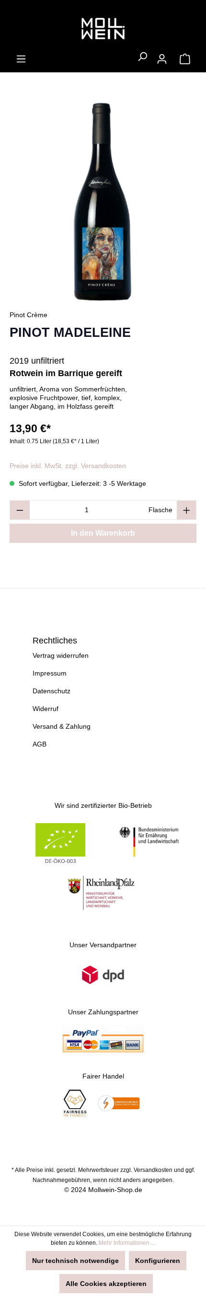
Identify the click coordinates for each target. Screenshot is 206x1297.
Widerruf (45, 708)
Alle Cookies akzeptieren (106, 1283)
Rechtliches (55, 640)
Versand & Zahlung (62, 726)
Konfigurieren (157, 1260)
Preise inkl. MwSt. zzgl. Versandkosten (68, 466)
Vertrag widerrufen (61, 655)
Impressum (50, 673)
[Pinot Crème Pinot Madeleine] (103, 201)
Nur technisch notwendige (75, 1260)
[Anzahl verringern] (20, 510)
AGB (39, 744)
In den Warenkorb (103, 533)
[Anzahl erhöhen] (187, 510)
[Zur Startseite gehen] (103, 29)
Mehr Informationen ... (127, 1243)
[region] (103, 201)
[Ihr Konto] (161, 59)
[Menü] (21, 59)
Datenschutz (51, 691)
